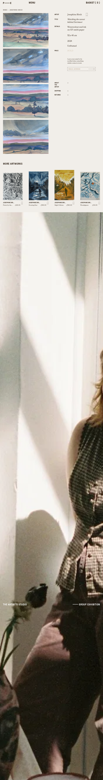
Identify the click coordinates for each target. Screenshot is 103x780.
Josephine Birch (16, 10)
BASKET (93, 3)
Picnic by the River (9, 205)
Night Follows (59, 205)
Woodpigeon (84, 205)
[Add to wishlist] (87, 14)
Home (5, 10)
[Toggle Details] (67, 83)
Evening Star (33, 205)
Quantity (58, 49)
